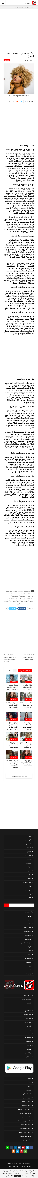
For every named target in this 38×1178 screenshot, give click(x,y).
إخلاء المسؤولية (26, 1166)
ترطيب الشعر (22, 596)
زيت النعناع (31, 601)
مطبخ (30, 836)
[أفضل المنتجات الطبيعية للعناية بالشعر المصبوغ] (26, 678)
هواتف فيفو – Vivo (26, 1124)
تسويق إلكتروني (27, 1098)
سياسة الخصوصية (12, 1163)
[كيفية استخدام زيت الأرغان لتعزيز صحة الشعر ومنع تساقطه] (12, 754)
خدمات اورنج (28, 1011)
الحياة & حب (29, 924)
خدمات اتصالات (28, 1022)
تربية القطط (29, 962)
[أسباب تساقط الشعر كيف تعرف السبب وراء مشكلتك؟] (26, 736)
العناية (9, 594)
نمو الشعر (15, 604)
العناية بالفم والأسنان (26, 943)
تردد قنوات (29, 1045)
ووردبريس (29, 1090)
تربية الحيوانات (28, 958)
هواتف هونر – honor (26, 1136)
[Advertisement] (19, 30)
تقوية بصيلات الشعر (29, 599)
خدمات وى (29, 1018)
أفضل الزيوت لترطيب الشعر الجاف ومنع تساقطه (10, 659)
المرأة (30, 950)
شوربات (30, 878)
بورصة (30, 1034)
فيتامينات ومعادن (27, 1057)
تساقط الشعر (15, 596)
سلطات (30, 874)
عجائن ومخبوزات (27, 882)
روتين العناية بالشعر (19, 599)
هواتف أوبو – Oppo (26, 1105)
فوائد (6, 601)
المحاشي (29, 851)
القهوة (30, 947)
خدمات (30, 1007)
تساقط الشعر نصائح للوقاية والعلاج (28, 658)
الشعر (32, 594)
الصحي (19, 594)
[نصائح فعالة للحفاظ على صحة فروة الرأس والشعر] (26, 696)
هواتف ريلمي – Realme (25, 1113)
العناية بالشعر (7, 60)
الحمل (30, 920)
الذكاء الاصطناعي (27, 1094)
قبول (17, 1176)
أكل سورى (29, 844)
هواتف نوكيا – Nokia (26, 1128)
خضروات (29, 1049)
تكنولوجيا (29, 1003)
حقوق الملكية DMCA (25, 1163)
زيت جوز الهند (24, 601)
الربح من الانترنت (28, 995)
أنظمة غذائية (28, 912)
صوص (30, 871)
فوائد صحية (31, 604)
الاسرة (30, 916)
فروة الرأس (12, 601)
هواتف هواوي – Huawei (25, 1132)
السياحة (30, 954)
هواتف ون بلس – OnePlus (24, 1140)
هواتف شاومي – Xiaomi (25, 1121)
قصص (30, 897)
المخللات (29, 859)
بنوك (30, 1030)
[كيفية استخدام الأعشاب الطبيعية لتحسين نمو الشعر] (12, 678)
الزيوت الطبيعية (9, 591)
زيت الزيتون (10, 599)
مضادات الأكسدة (22, 604)
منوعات (30, 970)
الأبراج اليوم (29, 1026)
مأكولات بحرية (28, 840)
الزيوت (15, 591)
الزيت (20, 591)
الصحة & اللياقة (28, 927)
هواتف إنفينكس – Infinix (25, 1109)
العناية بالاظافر (28, 931)
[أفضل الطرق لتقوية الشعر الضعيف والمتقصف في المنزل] (12, 696)
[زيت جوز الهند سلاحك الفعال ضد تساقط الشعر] (26, 754)
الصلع (14, 594)
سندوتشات (29, 867)
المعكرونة (29, 863)
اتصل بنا (9, 1166)
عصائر (30, 886)
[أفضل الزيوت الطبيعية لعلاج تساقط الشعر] (12, 736)
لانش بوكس (28, 890)
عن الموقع (16, 1166)
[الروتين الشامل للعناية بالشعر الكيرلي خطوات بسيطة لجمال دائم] (12, 716)
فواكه (30, 894)
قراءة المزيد (9, 1176)
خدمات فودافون (27, 1014)
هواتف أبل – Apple (27, 1101)
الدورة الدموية (27, 591)
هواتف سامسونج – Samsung (24, 1117)
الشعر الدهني (26, 594)
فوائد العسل (28, 1053)
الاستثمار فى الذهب (26, 999)
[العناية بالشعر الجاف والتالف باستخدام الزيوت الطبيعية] (26, 716)
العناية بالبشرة (28, 935)
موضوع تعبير (28, 974)
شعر (18, 601)
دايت (30, 966)
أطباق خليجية (28, 855)
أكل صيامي (29, 848)
